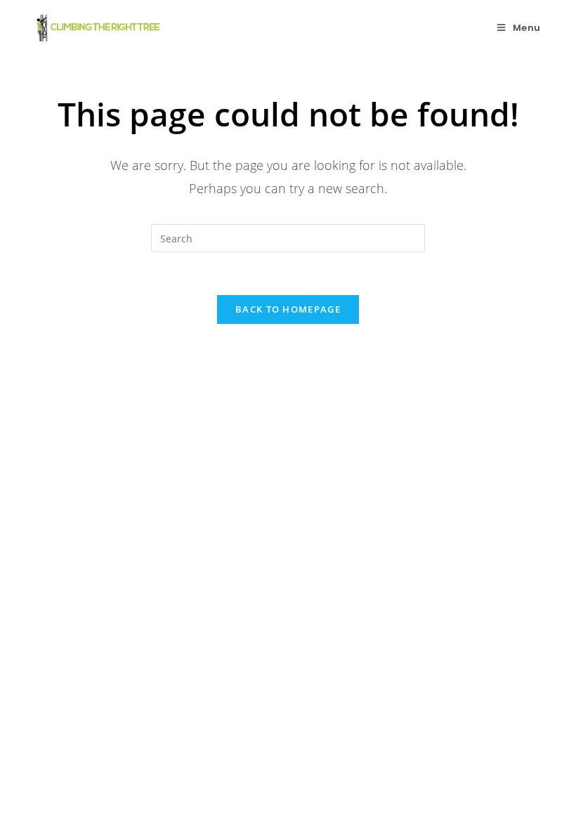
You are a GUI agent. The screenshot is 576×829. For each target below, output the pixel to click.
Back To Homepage (288, 309)
